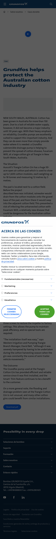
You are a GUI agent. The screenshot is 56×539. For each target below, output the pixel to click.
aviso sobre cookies (26, 258)
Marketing (9, 286)
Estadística (10, 300)
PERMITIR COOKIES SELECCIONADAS (11, 312)
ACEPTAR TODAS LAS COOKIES (44, 312)
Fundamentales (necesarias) (18, 279)
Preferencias (10, 293)
